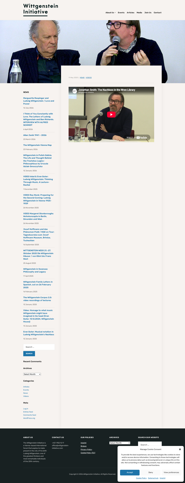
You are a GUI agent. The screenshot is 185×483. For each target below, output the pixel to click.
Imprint (162, 478)
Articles (130, 12)
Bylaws (83, 446)
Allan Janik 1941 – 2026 (34, 135)
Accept (130, 472)
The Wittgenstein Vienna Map (37, 145)
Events (121, 12)
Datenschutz (153, 478)
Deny (151, 472)
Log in (25, 409)
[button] (180, 449)
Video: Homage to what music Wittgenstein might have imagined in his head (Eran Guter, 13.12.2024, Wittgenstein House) (38, 316)
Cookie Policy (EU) (88, 453)
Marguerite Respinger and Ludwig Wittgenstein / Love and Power (38, 101)
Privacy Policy (86, 449)
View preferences (171, 472)
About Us (110, 12)
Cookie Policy (141, 478)
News (82, 78)
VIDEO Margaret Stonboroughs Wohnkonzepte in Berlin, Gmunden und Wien (38, 216)
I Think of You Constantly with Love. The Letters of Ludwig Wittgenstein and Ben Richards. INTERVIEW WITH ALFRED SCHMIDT (38, 119)
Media (139, 12)
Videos (89, 78)
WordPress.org (29, 418)
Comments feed (29, 415)
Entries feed (28, 412)
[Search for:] (39, 347)
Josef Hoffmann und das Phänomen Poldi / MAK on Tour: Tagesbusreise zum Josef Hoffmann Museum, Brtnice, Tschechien (38, 235)
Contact (157, 12)
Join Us (147, 12)
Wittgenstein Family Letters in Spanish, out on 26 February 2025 (38, 285)
